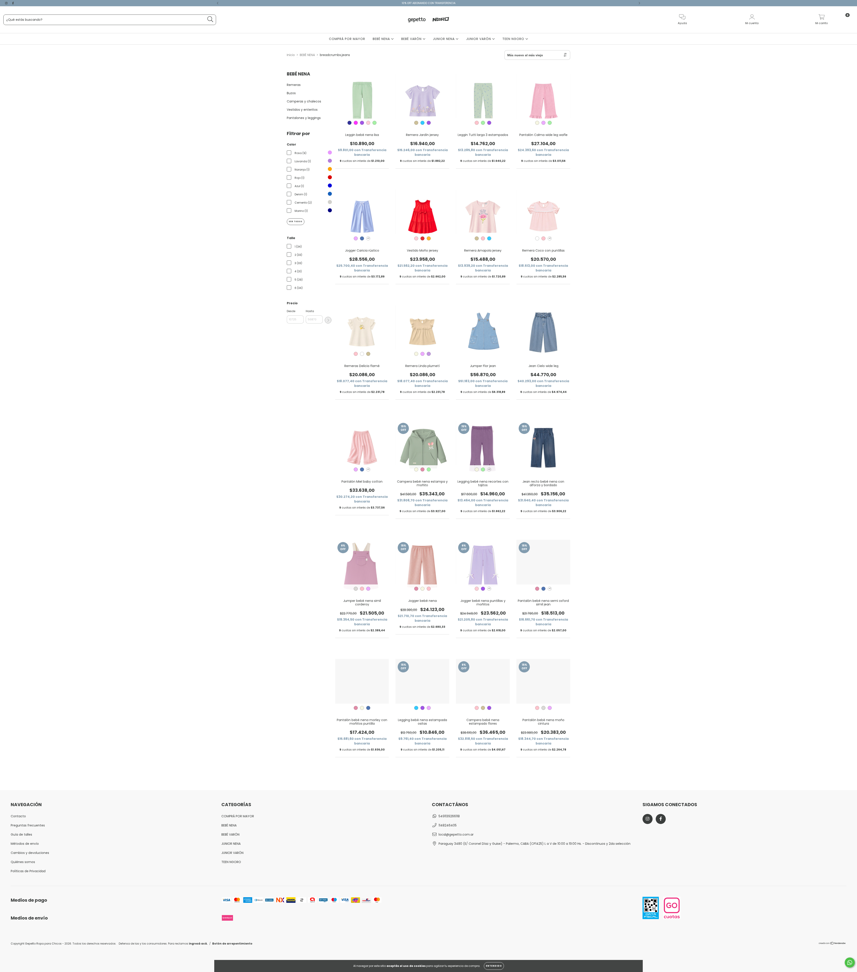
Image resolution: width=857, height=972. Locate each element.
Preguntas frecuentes (28, 825)
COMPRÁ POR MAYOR (347, 39)
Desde (291, 311)
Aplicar (328, 320)
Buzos (291, 93)
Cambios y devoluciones (30, 853)
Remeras (294, 85)
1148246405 (448, 825)
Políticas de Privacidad (28, 871)
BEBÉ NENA (382, 39)
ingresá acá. (198, 943)
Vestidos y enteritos (302, 109)
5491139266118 (449, 816)
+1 (368, 238)
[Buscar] (210, 19)
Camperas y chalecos (304, 101)
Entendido (494, 966)
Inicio (291, 55)
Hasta (310, 311)
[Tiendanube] (832, 944)
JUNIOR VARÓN (479, 39)
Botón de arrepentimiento (232, 943)
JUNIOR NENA (444, 39)
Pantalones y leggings (304, 118)
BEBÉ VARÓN (412, 39)
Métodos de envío (25, 843)
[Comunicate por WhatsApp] (850, 962)
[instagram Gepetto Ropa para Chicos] (6, 3)
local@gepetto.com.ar (456, 834)
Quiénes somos (23, 862)
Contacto (18, 816)
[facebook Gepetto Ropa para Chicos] (13, 3)
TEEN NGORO (513, 39)
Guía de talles (21, 834)
